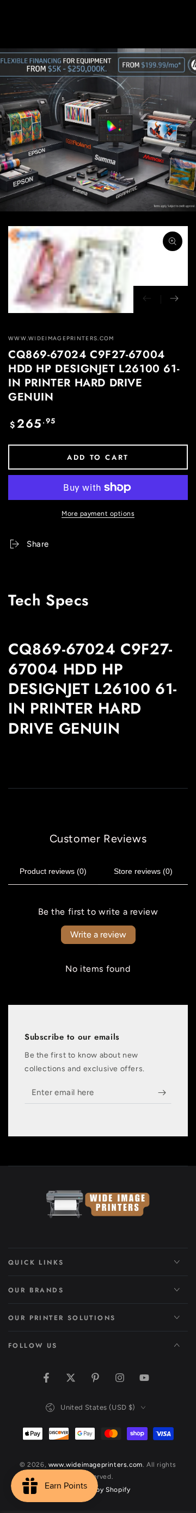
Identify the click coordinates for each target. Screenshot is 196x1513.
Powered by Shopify (98, 1489)
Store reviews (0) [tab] (143, 871)
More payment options (98, 513)
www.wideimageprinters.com (61, 338)
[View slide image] (98, 129)
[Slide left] (147, 299)
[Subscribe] (164, 1093)
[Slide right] (174, 299)
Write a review (98, 934)
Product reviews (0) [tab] (53, 871)
